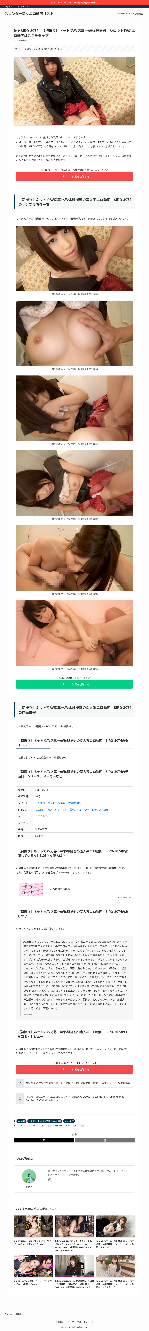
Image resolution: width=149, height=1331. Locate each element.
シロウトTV (41, 816)
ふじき (29, 1187)
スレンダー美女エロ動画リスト (29, 13)
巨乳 (105, 809)
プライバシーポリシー (81, 1322)
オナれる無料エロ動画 (57, 889)
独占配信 (40, 809)
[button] (44, 1140)
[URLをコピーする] (105, 1140)
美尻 (64, 809)
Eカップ (96, 809)
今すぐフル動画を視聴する (74, 176)
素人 (50, 809)
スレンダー (83, 809)
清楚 (57, 809)
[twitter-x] (50, 1180)
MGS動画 (21, 1121)
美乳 (72, 809)
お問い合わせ (63, 1322)
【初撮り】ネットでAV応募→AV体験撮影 (58, 803)
